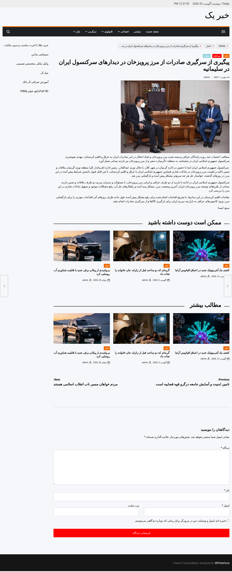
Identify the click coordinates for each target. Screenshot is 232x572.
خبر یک (217, 15)
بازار (78, 31)
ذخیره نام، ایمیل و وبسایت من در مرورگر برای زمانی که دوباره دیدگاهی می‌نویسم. (181, 520)
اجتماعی (125, 31)
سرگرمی (92, 31)
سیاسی (137, 31)
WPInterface (222, 563)
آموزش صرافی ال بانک (35, 82)
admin (207, 77)
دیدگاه (225, 447)
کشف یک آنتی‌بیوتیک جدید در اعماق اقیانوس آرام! (202, 270)
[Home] (222, 48)
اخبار (226, 56)
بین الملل (217, 56)
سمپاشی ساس (39, 54)
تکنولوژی (108, 31)
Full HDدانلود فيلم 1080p (34, 91)
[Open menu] (223, 31)
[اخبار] (209, 48)
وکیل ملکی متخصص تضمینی (32, 63)
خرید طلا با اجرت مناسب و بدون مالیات (26, 45)
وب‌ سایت (133, 505)
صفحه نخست (152, 31)
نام (226, 490)
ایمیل (225, 505)
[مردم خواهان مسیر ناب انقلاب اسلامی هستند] (4, 286)
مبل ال (44, 72)
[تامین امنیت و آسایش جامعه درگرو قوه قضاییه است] (228, 286)
